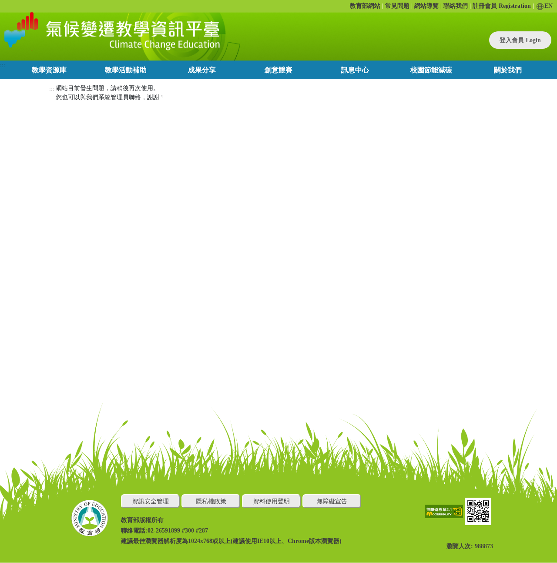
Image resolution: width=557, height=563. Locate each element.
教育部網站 (365, 6)
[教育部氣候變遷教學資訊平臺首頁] (110, 30)
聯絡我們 (455, 6)
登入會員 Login (520, 40)
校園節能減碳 (431, 70)
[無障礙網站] (445, 511)
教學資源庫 (49, 70)
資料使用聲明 (271, 501)
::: (2, 65)
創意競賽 (278, 70)
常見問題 (397, 6)
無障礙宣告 (332, 501)
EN (548, 6)
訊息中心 (355, 70)
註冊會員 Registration (502, 6)
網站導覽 (426, 6)
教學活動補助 (126, 70)
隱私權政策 (211, 501)
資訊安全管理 (150, 501)
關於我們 (508, 70)
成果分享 (202, 70)
